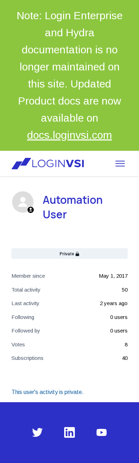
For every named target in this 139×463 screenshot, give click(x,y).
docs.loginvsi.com (69, 135)
